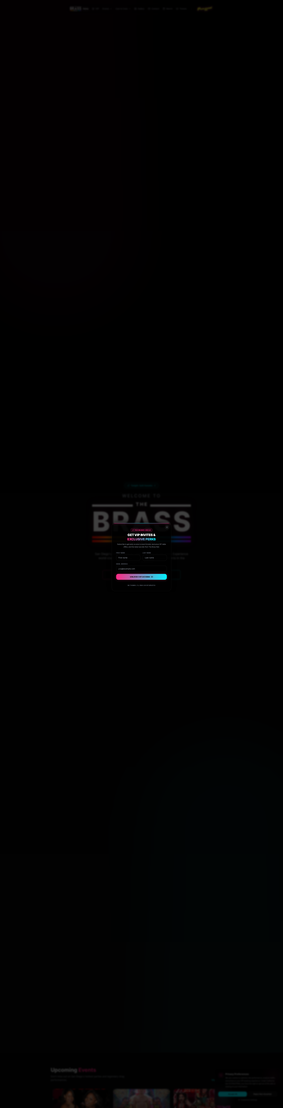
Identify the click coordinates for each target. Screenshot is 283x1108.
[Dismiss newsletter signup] (170, 521)
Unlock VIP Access (140, 576)
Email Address (119, 561)
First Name (118, 549)
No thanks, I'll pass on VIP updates (141, 585)
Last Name (147, 549)
